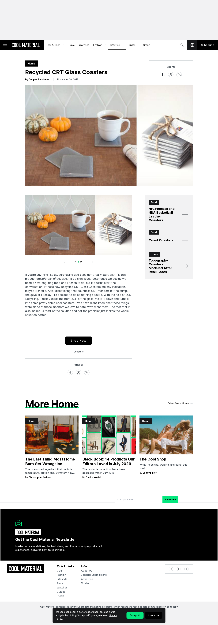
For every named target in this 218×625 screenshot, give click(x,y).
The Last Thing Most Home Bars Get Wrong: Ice (50, 461)
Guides (131, 45)
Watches (84, 45)
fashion (61, 574)
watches (62, 587)
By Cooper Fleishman (37, 79)
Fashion (97, 45)
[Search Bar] (182, 45)
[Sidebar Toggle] (5, 45)
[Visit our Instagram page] (192, 45)
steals (146, 45)
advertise (87, 579)
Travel (71, 45)
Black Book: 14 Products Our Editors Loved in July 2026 (108, 461)
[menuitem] (55, 45)
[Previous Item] (64, 262)
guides (61, 591)
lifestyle (62, 579)
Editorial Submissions (94, 574)
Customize (153, 615)
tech (60, 583)
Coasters (79, 351)
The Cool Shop (152, 459)
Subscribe (207, 45)
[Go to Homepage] (25, 45)
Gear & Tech (53, 45)
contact (86, 583)
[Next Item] (93, 262)
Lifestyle (115, 45)
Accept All (135, 615)
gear (60, 570)
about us (86, 570)
